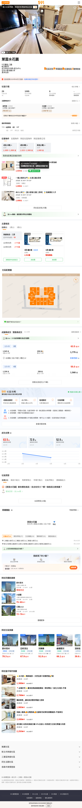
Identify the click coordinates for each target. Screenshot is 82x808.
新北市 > (15, 777)
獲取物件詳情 (35, 171)
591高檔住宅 (64, 794)
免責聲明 (29, 798)
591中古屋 (44, 794)
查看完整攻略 (41, 424)
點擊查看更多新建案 (31, 79)
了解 (35, 7)
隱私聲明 (41, 806)
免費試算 (73, 567)
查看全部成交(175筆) (40, 382)
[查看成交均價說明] (20, 69)
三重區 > (21, 777)
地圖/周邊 (73, 510)
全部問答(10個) (40, 501)
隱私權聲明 (48, 798)
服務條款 (39, 798)
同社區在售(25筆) (40, 208)
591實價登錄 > (6, 777)
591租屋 (54, 794)
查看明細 (73, 358)
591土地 (35, 794)
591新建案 (25, 794)
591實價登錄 (14, 794)
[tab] (6, 332)
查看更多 (41, 620)
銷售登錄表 (75, 332)
